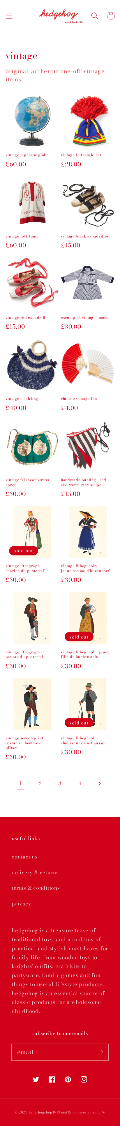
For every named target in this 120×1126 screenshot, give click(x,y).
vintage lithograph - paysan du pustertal (24, 654)
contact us (25, 857)
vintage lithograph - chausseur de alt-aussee (84, 740)
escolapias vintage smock (85, 317)
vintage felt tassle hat (81, 155)
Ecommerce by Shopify (86, 1112)
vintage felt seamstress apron (27, 482)
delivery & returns (35, 872)
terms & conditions (36, 888)
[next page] (99, 784)
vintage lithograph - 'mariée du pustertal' (25, 568)
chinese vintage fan (79, 398)
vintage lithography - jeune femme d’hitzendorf (85, 568)
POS (56, 1112)
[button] (9, 16)
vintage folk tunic (22, 236)
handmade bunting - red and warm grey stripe (83, 482)
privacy (21, 903)
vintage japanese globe (27, 155)
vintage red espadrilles (28, 317)
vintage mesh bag (22, 398)
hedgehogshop (40, 1112)
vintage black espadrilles (85, 236)
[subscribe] (100, 1052)
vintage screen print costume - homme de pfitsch (25, 743)
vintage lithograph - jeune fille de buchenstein (85, 654)
